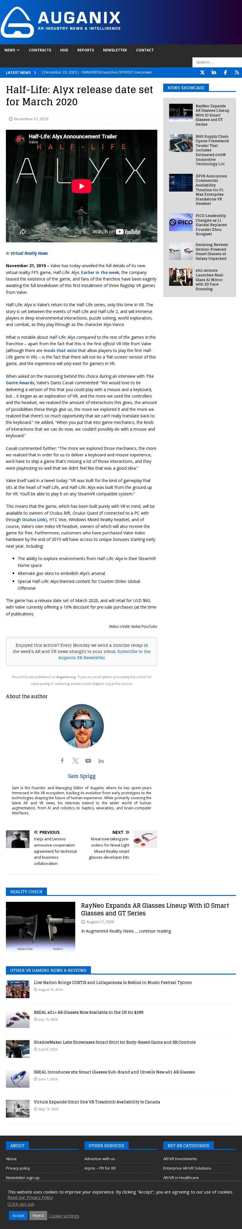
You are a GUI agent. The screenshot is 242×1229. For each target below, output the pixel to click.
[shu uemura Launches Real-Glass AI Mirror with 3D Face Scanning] (181, 277)
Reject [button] (38, 1215)
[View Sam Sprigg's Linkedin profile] (101, 761)
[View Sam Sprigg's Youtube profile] (88, 761)
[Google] (237, 72)
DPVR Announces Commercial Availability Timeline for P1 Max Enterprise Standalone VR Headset (211, 190)
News (9, 50)
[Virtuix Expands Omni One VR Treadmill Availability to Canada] (18, 1109)
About (11, 1158)
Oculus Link (33, 519)
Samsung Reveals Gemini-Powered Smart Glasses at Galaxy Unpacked (212, 251)
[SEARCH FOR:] (217, 62)
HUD (64, 50)
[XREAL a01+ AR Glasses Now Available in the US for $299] (18, 1019)
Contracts (40, 50)
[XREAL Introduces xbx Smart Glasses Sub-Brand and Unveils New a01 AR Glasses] (18, 1079)
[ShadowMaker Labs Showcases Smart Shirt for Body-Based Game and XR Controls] (18, 1049)
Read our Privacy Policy (30, 1197)
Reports (85, 50)
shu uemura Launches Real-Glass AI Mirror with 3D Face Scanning (210, 279)
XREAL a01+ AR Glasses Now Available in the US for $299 (88, 1012)
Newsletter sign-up (23, 1177)
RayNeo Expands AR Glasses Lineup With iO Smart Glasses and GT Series (212, 115)
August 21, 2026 (100, 921)
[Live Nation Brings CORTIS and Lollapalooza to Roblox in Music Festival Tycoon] (18, 989)
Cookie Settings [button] (64, 1215)
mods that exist (60, 350)
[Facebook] (225, 72)
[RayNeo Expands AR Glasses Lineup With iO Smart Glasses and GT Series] (181, 112)
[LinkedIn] (214, 72)
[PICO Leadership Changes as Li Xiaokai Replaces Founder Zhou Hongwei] (181, 222)
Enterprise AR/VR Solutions (187, 1168)
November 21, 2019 (31, 118)
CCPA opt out (20, 1204)
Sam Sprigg (82, 776)
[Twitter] (202, 72)
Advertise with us (99, 1158)
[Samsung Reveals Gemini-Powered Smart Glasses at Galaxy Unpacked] (181, 251)
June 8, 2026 (48, 1049)
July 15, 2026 (48, 1019)
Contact (145, 50)
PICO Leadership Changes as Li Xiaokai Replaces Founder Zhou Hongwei (211, 225)
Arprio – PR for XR (100, 1168)
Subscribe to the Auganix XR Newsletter (104, 654)
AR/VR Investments (180, 1158)
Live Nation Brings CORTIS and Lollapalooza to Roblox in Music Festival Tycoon (113, 982)
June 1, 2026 (48, 1079)
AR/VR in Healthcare (181, 1177)
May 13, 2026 (48, 1109)
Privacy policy (18, 1168)
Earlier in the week (100, 272)
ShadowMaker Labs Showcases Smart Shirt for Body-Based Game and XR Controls (115, 1042)
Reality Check (26, 891)
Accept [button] (18, 1215)
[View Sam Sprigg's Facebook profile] (62, 761)
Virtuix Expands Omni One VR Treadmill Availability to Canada (97, 1102)
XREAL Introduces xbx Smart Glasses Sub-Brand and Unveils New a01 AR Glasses (114, 1072)
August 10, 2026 (51, 989)
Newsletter (115, 50)
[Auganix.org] (121, 41)
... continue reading (153, 931)
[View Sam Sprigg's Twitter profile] (75, 761)
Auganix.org (66, 677)
